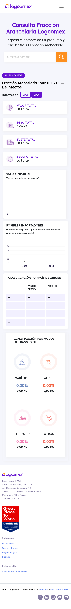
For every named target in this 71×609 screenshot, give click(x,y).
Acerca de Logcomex (14, 571)
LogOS (6, 556)
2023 (25, 94)
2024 (36, 94)
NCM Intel (8, 543)
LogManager (9, 552)
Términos (43, 589)
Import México (10, 547)
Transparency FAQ (59, 589)
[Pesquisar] (61, 57)
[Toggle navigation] (61, 7)
